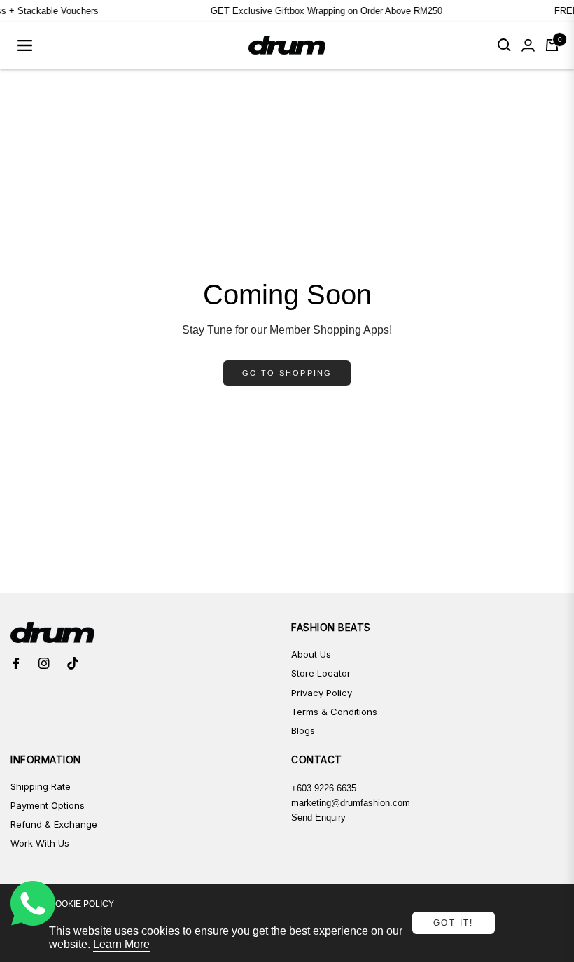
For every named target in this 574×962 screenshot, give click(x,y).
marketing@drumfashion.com (350, 803)
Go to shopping (287, 373)
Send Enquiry (318, 817)
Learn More (121, 944)
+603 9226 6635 (323, 788)
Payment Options (47, 805)
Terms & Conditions (334, 711)
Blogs (303, 730)
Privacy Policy (321, 692)
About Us (311, 654)
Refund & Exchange (53, 824)
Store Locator (321, 673)
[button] (504, 45)
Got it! (453, 923)
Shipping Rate (40, 786)
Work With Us (39, 843)
